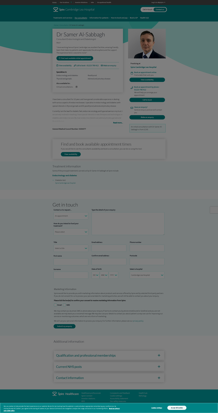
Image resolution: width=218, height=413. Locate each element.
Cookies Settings (156, 408)
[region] (109, 408)
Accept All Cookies (177, 408)
